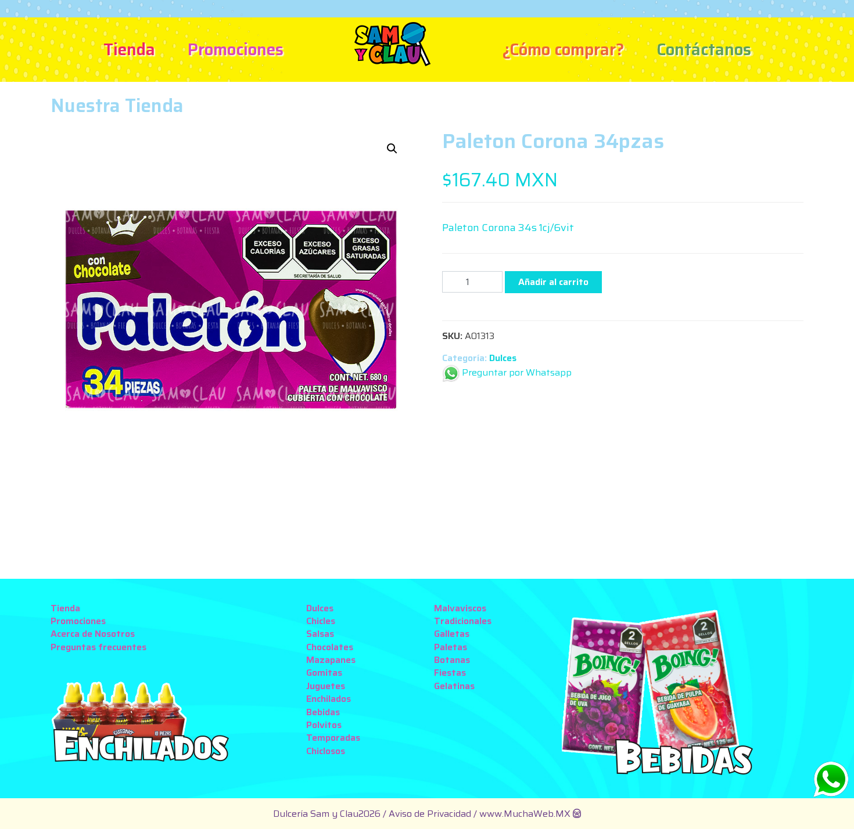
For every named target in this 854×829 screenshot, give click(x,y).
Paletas (450, 647)
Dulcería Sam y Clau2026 (327, 813)
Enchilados (328, 698)
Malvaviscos (460, 608)
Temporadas (333, 737)
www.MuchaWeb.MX (524, 813)
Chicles (320, 621)
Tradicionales (462, 621)
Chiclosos (325, 751)
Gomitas (324, 672)
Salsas (320, 633)
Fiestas (450, 672)
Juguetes (325, 686)
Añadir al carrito (553, 282)
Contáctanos (703, 49)
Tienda (129, 49)
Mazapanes (331, 660)
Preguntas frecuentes (98, 647)
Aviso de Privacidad (431, 813)
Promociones (236, 49)
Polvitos (324, 725)
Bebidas (323, 712)
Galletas (451, 633)
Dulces (502, 358)
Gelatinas (454, 686)
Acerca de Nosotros (93, 633)
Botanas (452, 660)
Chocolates (329, 647)
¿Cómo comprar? (563, 49)
